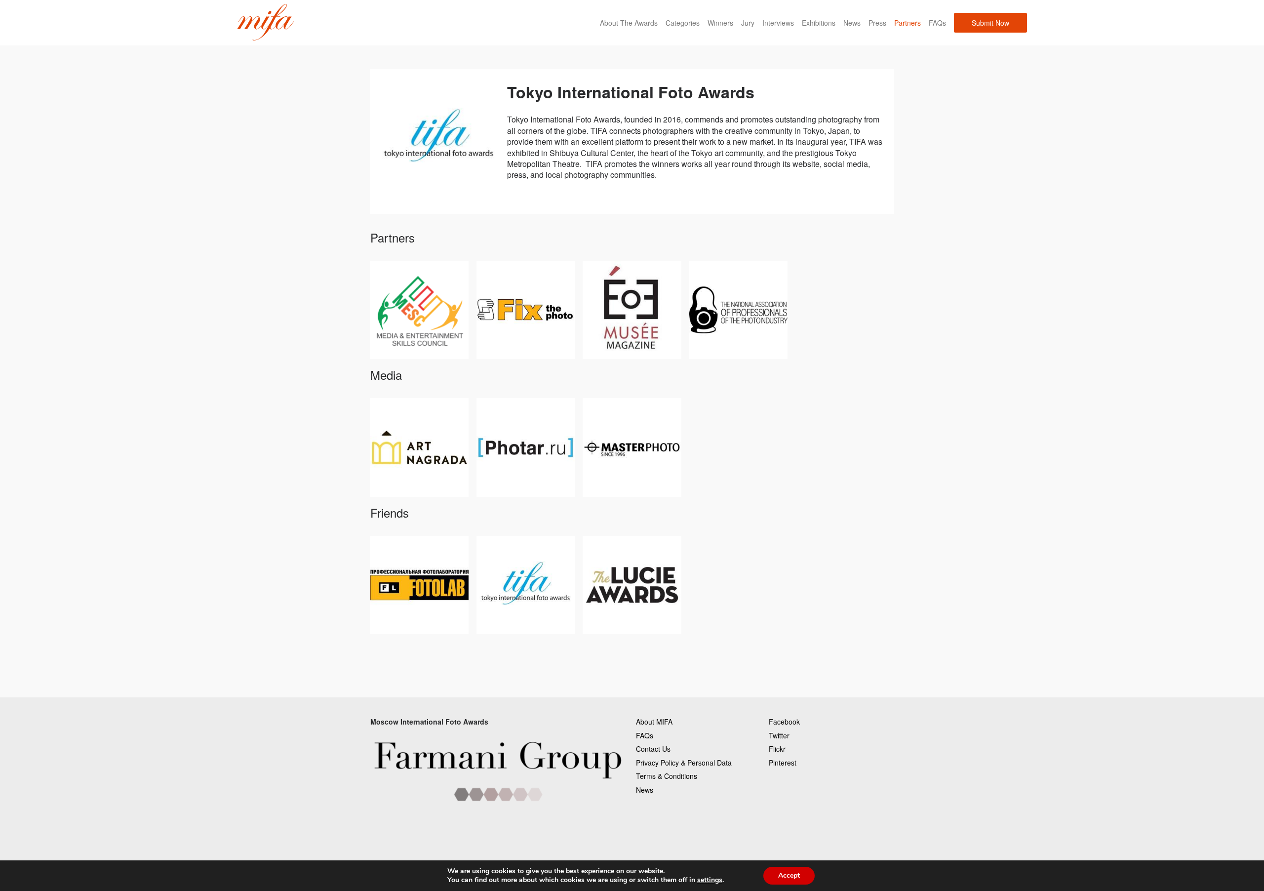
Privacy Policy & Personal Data (684, 763)
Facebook (784, 722)
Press (877, 22)
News (852, 22)
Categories (683, 22)
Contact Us (653, 749)
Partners (907, 22)
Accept (789, 875)
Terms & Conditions (666, 776)
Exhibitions (818, 22)
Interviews (778, 22)
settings (709, 880)
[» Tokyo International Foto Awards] (265, 22)
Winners (720, 22)
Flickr (777, 749)
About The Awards (629, 22)
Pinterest (782, 763)
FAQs (937, 22)
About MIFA (654, 722)
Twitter (779, 735)
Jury (747, 22)
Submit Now (990, 22)
